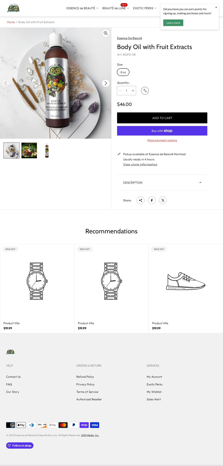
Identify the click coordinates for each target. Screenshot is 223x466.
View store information (140, 164)
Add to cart (162, 118)
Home (11, 22)
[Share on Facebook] (152, 200)
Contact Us (13, 376)
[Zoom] (106, 33)
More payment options (162, 140)
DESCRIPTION (132, 182)
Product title (11, 323)
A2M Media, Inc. (90, 435)
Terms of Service (87, 392)
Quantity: (123, 82)
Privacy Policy (85, 384)
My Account (154, 376)
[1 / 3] (11, 150)
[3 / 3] (47, 150)
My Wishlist (154, 392)
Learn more (173, 22)
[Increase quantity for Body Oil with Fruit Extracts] (133, 90)
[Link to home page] (10, 352)
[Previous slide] (5, 83)
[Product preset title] (37, 281)
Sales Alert (154, 399)
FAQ (9, 384)
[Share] (140, 200)
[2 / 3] (29, 150)
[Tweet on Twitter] (163, 200)
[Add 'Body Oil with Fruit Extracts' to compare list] (145, 91)
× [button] (216, 7)
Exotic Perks (154, 384)
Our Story (12, 392)
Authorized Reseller (89, 399)
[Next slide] (106, 83)
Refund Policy (85, 376)
